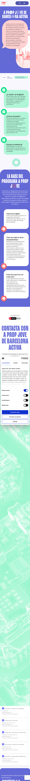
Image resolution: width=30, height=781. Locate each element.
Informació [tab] (25, 362)
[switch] (26, 395)
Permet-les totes (15, 412)
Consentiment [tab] (6, 362)
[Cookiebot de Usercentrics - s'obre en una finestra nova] (21, 358)
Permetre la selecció (15, 417)
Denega (15, 421)
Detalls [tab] (16, 362)
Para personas (9, 77)
